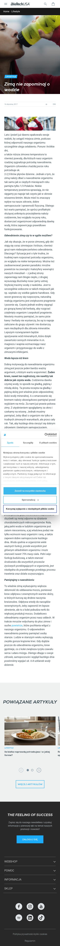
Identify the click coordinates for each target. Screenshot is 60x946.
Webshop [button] (10, 861)
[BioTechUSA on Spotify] (18, 917)
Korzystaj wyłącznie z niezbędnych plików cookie (30, 509)
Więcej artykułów (30, 785)
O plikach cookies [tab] (48, 442)
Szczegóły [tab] (28, 442)
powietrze (17, 625)
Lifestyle (15, 11)
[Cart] (53, 4)
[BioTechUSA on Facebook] (18, 906)
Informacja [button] (12, 879)
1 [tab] (28, 770)
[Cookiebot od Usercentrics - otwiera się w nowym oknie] (44, 435)
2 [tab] (32, 770)
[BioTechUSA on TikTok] (41, 917)
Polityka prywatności (23, 934)
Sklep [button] (8, 888)
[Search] (45, 4)
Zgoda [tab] (10, 442)
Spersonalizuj (28, 500)
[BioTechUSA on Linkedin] (30, 917)
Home (6, 11)
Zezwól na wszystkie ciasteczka (30, 491)
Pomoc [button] (9, 870)
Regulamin (30, 941)
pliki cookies (41, 934)
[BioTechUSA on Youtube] (41, 906)
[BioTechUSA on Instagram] (30, 906)
